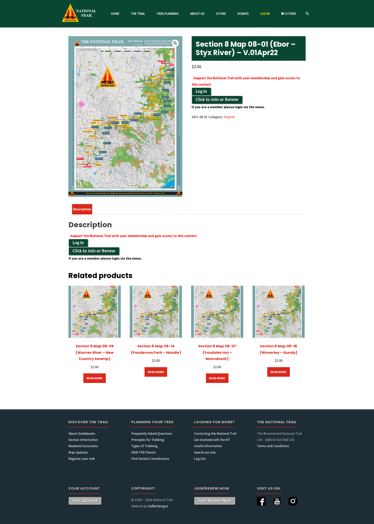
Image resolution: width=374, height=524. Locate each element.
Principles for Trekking (147, 439)
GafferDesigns (158, 506)
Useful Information (208, 446)
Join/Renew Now (214, 501)
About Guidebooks (81, 433)
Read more (94, 378)
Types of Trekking (144, 446)
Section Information (83, 439)
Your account (85, 501)
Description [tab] (82, 209)
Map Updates (78, 452)
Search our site (205, 452)
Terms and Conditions (273, 446)
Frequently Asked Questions (151, 433)
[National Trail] (80, 13)
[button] (175, 43)
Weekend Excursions (83, 446)
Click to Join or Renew (217, 99)
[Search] (307, 13)
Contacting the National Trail (215, 433)
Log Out (200, 458)
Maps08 (229, 117)
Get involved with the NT (212, 439)
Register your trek (81, 458)
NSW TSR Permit (143, 452)
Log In (201, 91)
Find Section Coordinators (150, 458)
